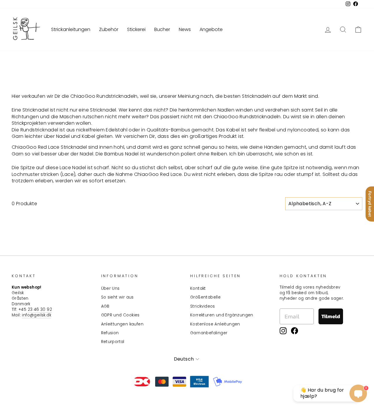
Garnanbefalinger (208, 333)
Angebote (211, 29)
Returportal (112, 341)
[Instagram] (283, 330)
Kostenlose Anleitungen (215, 324)
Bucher (162, 29)
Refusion (110, 333)
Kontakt (198, 288)
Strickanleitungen (70, 29)
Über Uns (110, 288)
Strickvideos (202, 306)
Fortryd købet (370, 204)
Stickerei (136, 29)
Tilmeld (330, 316)
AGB (105, 306)
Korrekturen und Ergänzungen (221, 315)
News (185, 29)
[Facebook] (294, 330)
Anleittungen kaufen (122, 324)
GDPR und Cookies (120, 315)
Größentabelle (205, 297)
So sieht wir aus (117, 297)
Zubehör (108, 29)
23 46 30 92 (40, 309)
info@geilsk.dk (36, 315)
